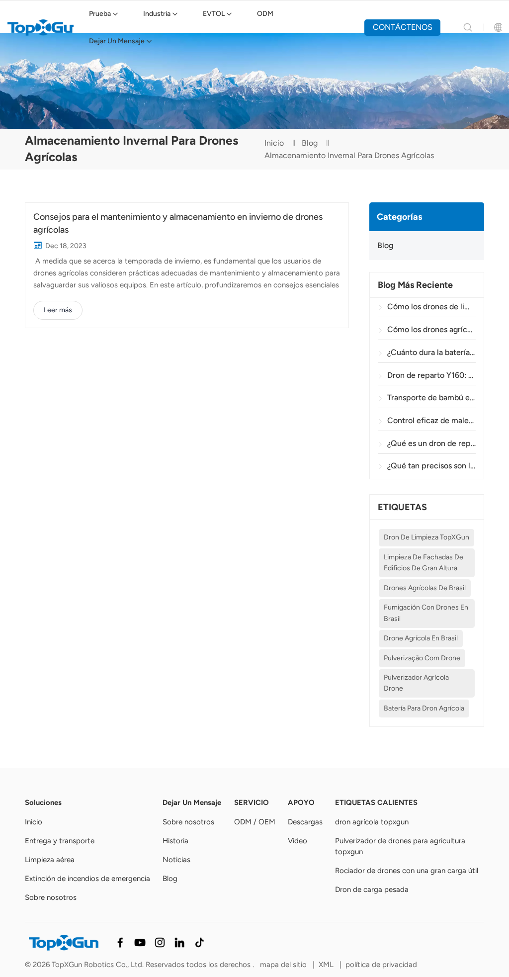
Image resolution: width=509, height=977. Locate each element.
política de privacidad (381, 964)
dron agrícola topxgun (372, 821)
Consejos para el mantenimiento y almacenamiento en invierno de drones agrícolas (178, 223)
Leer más (58, 310)
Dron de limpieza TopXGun (426, 537)
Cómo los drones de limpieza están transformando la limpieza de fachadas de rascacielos (431, 306)
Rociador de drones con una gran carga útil (406, 870)
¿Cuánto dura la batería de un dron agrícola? (431, 352)
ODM (265, 13)
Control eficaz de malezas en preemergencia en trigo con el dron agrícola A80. (431, 420)
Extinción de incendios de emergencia (87, 878)
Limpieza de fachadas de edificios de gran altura (423, 562)
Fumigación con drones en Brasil (426, 612)
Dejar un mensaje (117, 41)
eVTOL (214, 13)
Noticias (176, 859)
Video (297, 840)
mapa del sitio (284, 964)
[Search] (468, 27)
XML (326, 964)
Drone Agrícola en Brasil (421, 638)
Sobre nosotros (51, 897)
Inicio (274, 143)
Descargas (305, 821)
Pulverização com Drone (422, 658)
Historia (175, 840)
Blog (310, 143)
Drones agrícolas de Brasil (425, 588)
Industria (156, 13)
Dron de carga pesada (372, 889)
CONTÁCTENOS (402, 27)
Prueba (100, 13)
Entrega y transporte (59, 840)
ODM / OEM (254, 821)
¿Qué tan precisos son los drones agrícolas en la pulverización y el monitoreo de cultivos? (431, 465)
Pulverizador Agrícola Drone (416, 683)
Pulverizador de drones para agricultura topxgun (400, 846)
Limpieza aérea (50, 859)
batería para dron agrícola (424, 708)
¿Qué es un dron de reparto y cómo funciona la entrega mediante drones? (431, 443)
